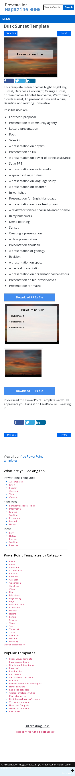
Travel (12, 632)
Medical (13, 610)
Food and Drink (16, 604)
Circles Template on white (22, 692)
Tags (11, 494)
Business (13, 545)
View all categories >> (14, 644)
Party (11, 532)
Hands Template (17, 686)
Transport (14, 629)
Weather (13, 638)
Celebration (15, 582)
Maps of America (17, 696)
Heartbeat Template (19, 705)
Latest (12, 484)
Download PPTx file (29, 297)
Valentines (14, 635)
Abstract (13, 561)
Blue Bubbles (15, 671)
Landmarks (14, 607)
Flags (11, 601)
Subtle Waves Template (20, 658)
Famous (13, 511)
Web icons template (19, 708)
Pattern (13, 616)
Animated (14, 567)
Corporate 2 (15, 674)
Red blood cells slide (19, 689)
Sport (12, 626)
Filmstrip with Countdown (21, 665)
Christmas (14, 586)
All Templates (16, 481)
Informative (15, 508)
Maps (11, 592)
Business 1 (14, 668)
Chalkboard (14, 711)
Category (13, 491)
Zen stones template (19, 702)
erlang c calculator (42, 731)
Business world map (19, 662)
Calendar (13, 579)
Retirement (15, 518)
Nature (12, 613)
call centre (23, 731)
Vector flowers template (21, 677)
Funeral (13, 521)
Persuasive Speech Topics (22, 505)
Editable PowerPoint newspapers (25, 683)
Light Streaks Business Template (25, 699)
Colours (13, 497)
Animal (12, 564)
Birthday (13, 539)
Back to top (68, 773)
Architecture (15, 570)
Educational (15, 595)
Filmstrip (13, 680)
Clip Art (12, 589)
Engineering (15, 598)
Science (13, 620)
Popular (13, 487)
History (12, 535)
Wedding (13, 515)
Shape (12, 623)
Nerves (12, 524)
